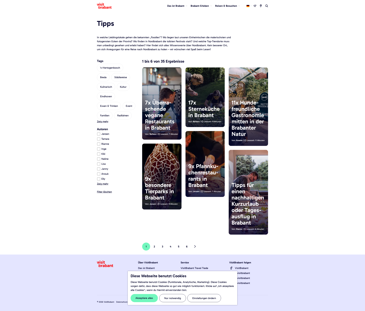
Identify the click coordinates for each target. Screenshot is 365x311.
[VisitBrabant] (231, 268)
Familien (104, 115)
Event (129, 106)
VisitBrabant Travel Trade (194, 268)
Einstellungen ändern (204, 298)
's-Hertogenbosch (110, 67)
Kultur (123, 86)
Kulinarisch (106, 86)
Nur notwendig (172, 298)
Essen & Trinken (109, 106)
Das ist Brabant (146, 268)
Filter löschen (104, 191)
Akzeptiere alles (144, 298)
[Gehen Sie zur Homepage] (106, 6)
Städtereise (120, 77)
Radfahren (123, 115)
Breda (103, 77)
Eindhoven (106, 96)
